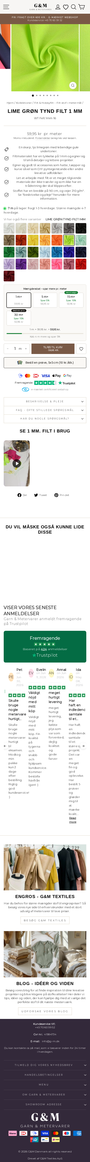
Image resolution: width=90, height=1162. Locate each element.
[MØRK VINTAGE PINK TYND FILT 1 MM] (69, 264)
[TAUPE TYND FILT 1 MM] (9, 240)
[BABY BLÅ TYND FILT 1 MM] (45, 252)
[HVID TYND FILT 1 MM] (9, 228)
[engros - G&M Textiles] (45, 867)
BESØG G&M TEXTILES (45, 920)
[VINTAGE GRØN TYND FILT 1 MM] (21, 252)
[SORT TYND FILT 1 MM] (81, 228)
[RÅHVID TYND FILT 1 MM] (21, 228)
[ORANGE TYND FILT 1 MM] (57, 240)
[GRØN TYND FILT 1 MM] (9, 252)
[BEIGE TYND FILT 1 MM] (45, 228)
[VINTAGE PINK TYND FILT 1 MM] (45, 264)
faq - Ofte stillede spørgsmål (45, 410)
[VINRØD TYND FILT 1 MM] (9, 276)
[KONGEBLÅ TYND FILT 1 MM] (69, 252)
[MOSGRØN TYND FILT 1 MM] (33, 252)
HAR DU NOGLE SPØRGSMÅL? (44, 418)
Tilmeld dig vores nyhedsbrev (44, 1065)
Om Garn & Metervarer (44, 1094)
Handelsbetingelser (44, 1075)
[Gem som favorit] (81, 349)
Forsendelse (42, 138)
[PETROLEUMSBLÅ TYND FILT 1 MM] (57, 252)
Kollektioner (24, 102)
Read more (52, 819)
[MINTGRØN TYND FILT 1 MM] (81, 240)
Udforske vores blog (44, 1011)
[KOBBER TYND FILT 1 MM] (21, 240)
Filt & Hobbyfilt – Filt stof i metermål (58, 102)
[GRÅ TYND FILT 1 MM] (69, 228)
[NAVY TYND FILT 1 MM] (81, 252)
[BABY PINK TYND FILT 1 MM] (33, 264)
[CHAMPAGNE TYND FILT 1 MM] (33, 228)
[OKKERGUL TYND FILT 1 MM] (45, 240)
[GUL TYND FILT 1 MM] (33, 240)
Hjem (10, 102)
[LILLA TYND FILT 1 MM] (21, 264)
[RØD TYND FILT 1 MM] (81, 264)
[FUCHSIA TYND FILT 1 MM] (57, 264)
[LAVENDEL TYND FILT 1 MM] (9, 264)
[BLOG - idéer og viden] (45, 954)
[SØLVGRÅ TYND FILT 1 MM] (57, 228)
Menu (44, 1084)
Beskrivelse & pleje (45, 401)
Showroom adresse (44, 1104)
